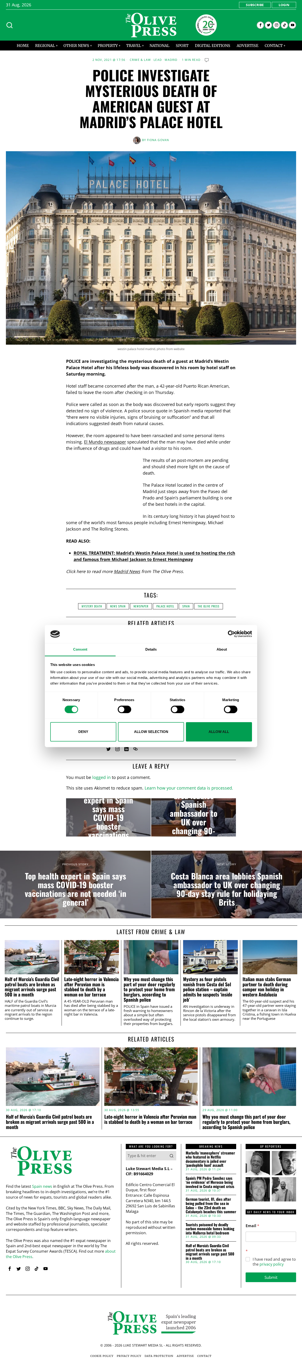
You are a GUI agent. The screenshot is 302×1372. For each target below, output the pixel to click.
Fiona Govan (158, 140)
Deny (83, 732)
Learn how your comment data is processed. (189, 788)
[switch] (124, 709)
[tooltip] (260, 25)
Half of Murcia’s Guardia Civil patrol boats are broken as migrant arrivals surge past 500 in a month (32, 987)
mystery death (92, 606)
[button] (171, 1155)
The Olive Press (208, 606)
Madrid (171, 60)
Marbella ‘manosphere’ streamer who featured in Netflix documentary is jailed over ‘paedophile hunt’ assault (210, 1159)
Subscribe (255, 5)
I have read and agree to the (274, 1262)
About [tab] (222, 649)
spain (186, 606)
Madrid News (127, 571)
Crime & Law (140, 60)
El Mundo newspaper (105, 442)
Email (252, 1226)
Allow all (219, 732)
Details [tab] (151, 649)
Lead (158, 60)
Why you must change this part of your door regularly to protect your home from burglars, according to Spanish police (149, 989)
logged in (101, 777)
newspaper (141, 606)
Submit (270, 1277)
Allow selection (151, 732)
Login (284, 5)
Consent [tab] (80, 649)
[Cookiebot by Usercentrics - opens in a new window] (231, 634)
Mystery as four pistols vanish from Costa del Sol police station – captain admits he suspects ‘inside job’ (207, 989)
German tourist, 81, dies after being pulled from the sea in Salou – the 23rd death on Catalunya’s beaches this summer (211, 1205)
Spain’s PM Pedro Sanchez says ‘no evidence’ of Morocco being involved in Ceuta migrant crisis (210, 1182)
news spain (118, 606)
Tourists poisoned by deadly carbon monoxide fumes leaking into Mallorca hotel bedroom (210, 1229)
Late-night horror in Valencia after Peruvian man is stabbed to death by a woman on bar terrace (91, 987)
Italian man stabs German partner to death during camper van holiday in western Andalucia (267, 987)
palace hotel (165, 606)
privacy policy (272, 1264)
